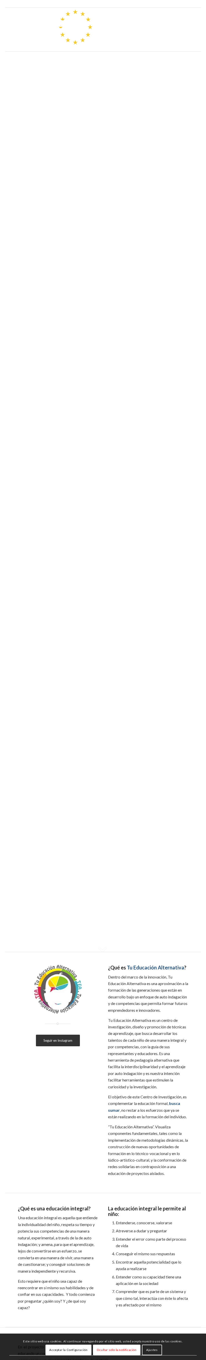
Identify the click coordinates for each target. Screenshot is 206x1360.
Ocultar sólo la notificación (117, 1350)
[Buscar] (184, 30)
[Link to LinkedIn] (184, 4)
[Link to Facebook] (169, 4)
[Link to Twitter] (162, 4)
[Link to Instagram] (177, 4)
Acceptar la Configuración (68, 1350)
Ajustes (152, 1350)
